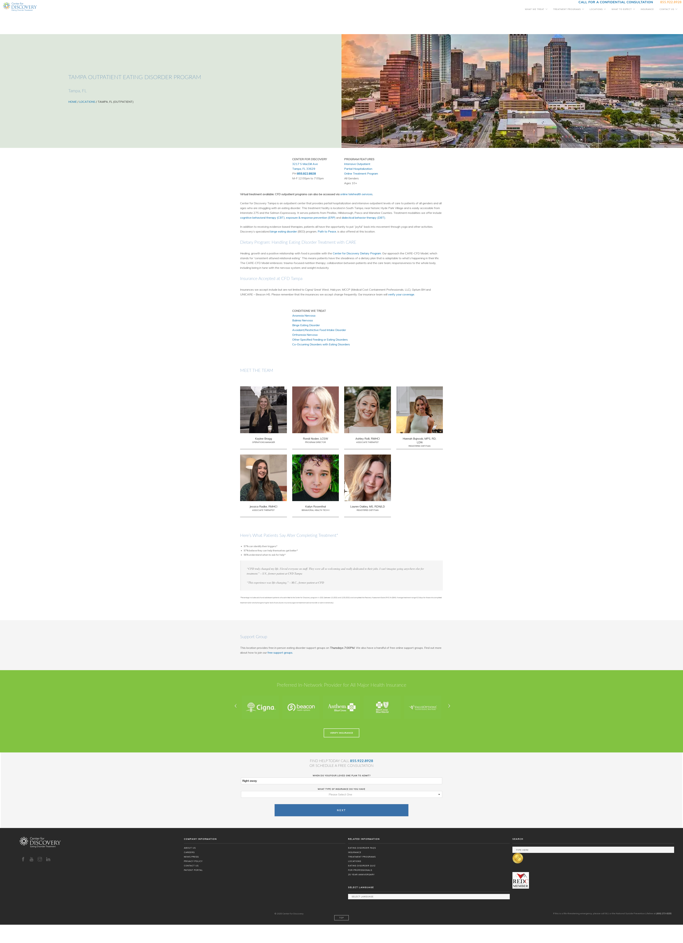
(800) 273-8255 (663, 913)
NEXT (341, 810)
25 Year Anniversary (361, 874)
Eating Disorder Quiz (361, 865)
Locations (596, 9)
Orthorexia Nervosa (304, 334)
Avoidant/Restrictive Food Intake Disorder (319, 330)
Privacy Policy (193, 861)
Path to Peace (327, 231)
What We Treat (534, 9)
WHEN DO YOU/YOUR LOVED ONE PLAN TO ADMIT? (341, 775)
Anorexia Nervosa (303, 315)
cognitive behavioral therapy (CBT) (262, 217)
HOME (72, 101)
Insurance (647, 9)
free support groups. (280, 652)
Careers (189, 852)
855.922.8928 (306, 173)
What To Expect (621, 9)
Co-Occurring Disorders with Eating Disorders (321, 344)
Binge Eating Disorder (306, 325)
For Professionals (360, 870)
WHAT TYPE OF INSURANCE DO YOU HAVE (341, 789)
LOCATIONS (87, 101)
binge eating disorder (283, 231)
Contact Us (667, 9)
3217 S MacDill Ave (305, 164)
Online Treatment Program (361, 173)
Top (341, 918)
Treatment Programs (567, 9)
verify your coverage (401, 294)
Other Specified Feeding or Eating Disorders (320, 339)
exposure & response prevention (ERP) (310, 217)
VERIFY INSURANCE (341, 732)
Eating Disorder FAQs (362, 848)
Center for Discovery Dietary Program (357, 253)
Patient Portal (193, 870)
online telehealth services (356, 194)
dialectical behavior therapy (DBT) (363, 217)
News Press (191, 857)
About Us (190, 848)
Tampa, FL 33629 (303, 168)
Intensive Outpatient (357, 164)
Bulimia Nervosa (302, 320)
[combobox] (341, 794)
